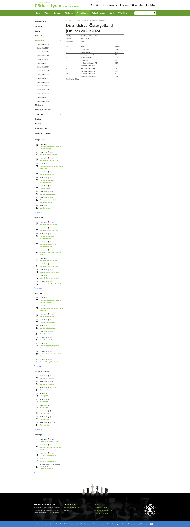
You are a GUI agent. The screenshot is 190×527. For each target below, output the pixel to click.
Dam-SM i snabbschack (48, 334)
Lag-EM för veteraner (47, 378)
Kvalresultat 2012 (43, 93)
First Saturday (44, 390)
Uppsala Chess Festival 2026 (49, 272)
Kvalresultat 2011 (43, 97)
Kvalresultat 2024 (43, 52)
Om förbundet (98, 5)
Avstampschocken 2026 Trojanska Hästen (48, 201)
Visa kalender (38, 212)
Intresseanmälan (41, 128)
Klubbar (57, 13)
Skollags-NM (44, 396)
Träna (47, 13)
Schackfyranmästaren (43, 110)
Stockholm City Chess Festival (50, 284)
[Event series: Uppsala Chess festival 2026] (48, 275)
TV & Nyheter (124, 13)
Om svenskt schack (101, 513)
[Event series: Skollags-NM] (48, 399)
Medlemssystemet (101, 507)
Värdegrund (39, 26)
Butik (111, 13)
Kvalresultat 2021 (43, 63)
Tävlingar (69, 13)
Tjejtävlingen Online (47, 174)
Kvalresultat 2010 (43, 101)
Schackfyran (82, 13)
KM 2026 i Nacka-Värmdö (48, 154)
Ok (151, 524)
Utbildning (138, 5)
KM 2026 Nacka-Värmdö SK (49, 160)
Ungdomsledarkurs (46, 469)
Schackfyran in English (43, 133)
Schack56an (39, 114)
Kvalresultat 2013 (43, 90)
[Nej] (188, 524)
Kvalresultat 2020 (43, 67)
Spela (38, 13)
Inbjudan (51, 152)
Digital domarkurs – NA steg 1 (50, 441)
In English (151, 5)
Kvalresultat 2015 (43, 82)
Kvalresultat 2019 (43, 71)
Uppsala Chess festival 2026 (49, 278)
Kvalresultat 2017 (43, 78)
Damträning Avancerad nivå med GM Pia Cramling (51, 147)
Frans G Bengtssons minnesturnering (47, 237)
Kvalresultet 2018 (43, 74)
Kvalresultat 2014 (43, 86)
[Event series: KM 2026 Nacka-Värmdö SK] (48, 264)
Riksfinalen (39, 105)
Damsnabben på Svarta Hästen (50, 362)
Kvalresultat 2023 (43, 55)
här (58, 512)
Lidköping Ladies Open (48, 194)
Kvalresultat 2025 (43, 48)
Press (97, 504)
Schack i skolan (98, 13)
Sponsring (113, 5)
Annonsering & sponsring (103, 510)
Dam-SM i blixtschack (47, 340)
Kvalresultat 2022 (43, 59)
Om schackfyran (41, 22)
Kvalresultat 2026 (43, 44)
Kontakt (38, 119)
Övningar (38, 124)
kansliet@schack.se (72, 507)
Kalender (125, 5)
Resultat (78, 20)
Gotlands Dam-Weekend (48, 455)
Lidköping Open (45, 188)
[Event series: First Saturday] (48, 387)
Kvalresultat (39, 40)
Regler (37, 31)
